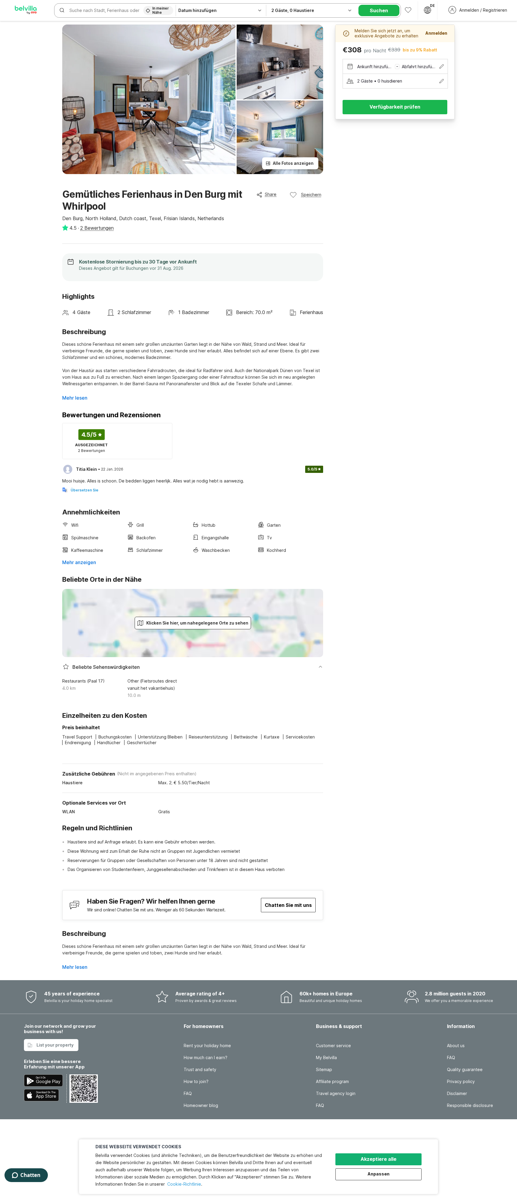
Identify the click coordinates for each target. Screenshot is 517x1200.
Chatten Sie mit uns (288, 905)
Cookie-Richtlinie (184, 1184)
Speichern (311, 194)
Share (270, 194)
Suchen (379, 10)
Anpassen (379, 1173)
